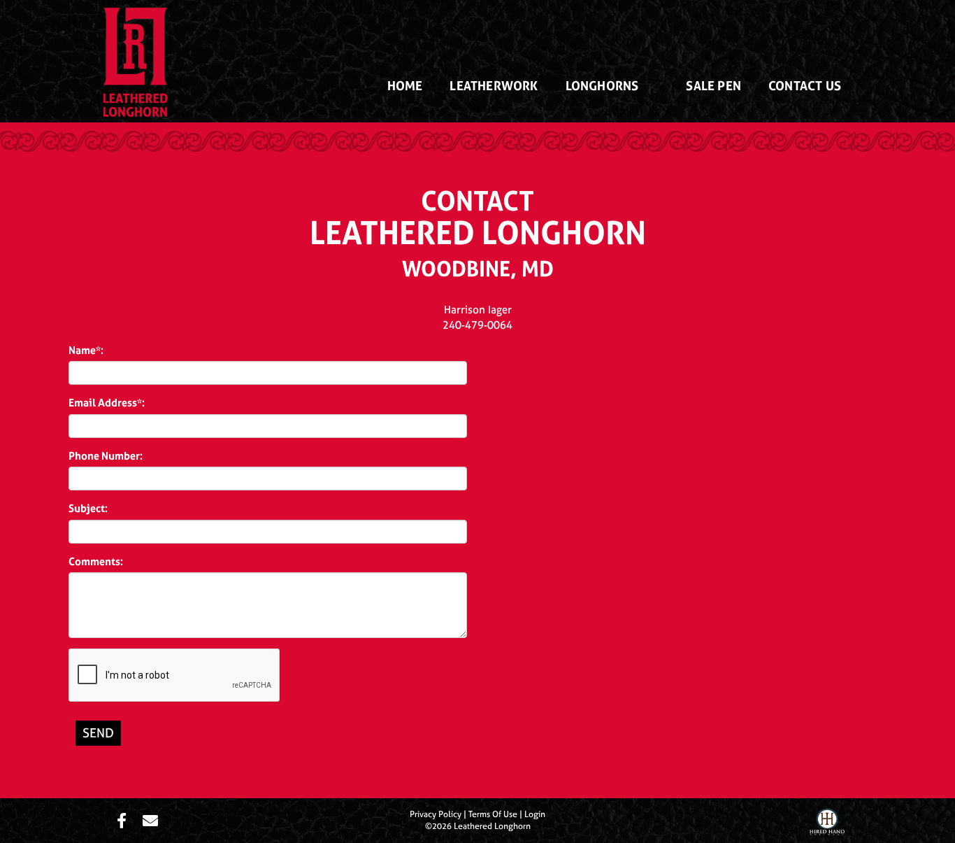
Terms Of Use (492, 814)
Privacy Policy (435, 814)
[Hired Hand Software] (827, 824)
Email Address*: (107, 402)
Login (534, 814)
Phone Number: (106, 455)
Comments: (96, 561)
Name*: (86, 350)
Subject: (88, 508)
